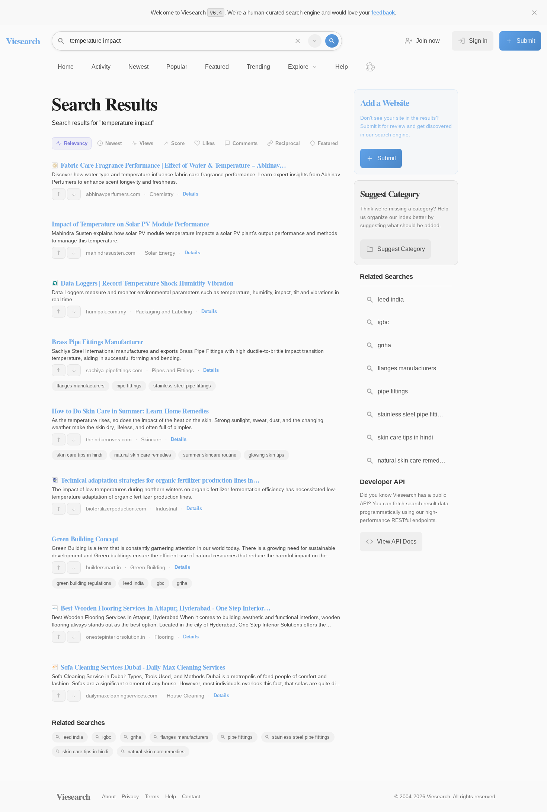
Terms (152, 796)
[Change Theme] (370, 67)
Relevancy (75, 143)
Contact (191, 796)
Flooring (164, 637)
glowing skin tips (266, 455)
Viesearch (23, 40)
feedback (383, 12)
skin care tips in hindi (79, 455)
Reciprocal (287, 143)
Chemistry (161, 194)
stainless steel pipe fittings (182, 386)
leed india (133, 583)
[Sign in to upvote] (58, 194)
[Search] (332, 41)
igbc (160, 583)
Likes (208, 143)
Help (170, 796)
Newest (113, 143)
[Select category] (315, 41)
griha (182, 583)
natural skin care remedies (142, 455)
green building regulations (84, 583)
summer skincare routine (209, 455)
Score (178, 143)
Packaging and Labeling (163, 312)
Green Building (147, 567)
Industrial (166, 509)
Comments (245, 143)
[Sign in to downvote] (74, 194)
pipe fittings (128, 386)
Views (146, 143)
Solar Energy (160, 253)
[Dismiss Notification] (534, 12)
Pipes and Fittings (173, 370)
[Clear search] (297, 41)
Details (190, 194)
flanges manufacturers (81, 386)
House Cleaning (185, 696)
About (109, 796)
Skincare (151, 439)
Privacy (130, 796)
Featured (328, 143)
